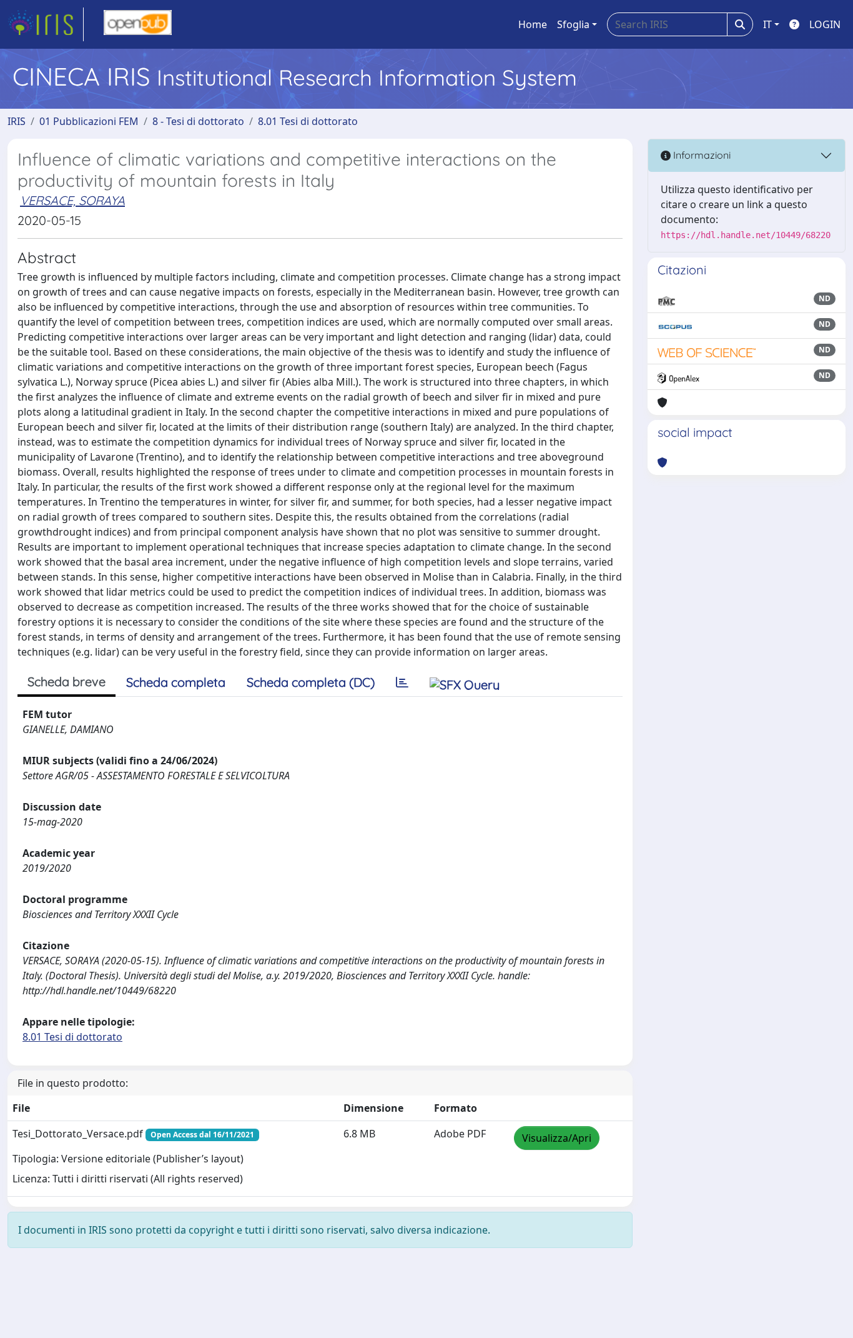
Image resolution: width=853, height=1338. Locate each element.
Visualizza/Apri (556, 1138)
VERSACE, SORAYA (72, 200)
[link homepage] (45, 24)
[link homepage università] (138, 24)
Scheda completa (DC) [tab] (311, 682)
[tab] (402, 682)
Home (532, 24)
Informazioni (701, 155)
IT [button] (767, 24)
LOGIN (825, 24)
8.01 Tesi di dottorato (308, 121)
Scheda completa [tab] (175, 682)
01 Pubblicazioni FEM (89, 121)
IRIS (16, 121)
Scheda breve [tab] (66, 681)
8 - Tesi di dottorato (198, 121)
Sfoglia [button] (573, 24)
